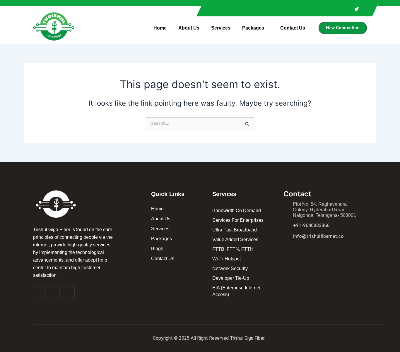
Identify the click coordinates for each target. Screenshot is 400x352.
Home (160, 27)
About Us (188, 27)
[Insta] (54, 292)
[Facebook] (39, 292)
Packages (253, 27)
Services (220, 27)
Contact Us (292, 27)
